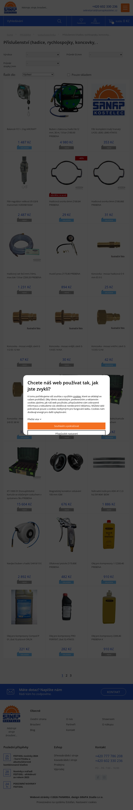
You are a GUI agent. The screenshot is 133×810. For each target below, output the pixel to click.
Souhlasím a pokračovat (66, 426)
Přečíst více (33, 419)
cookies (77, 396)
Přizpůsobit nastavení (66, 433)
